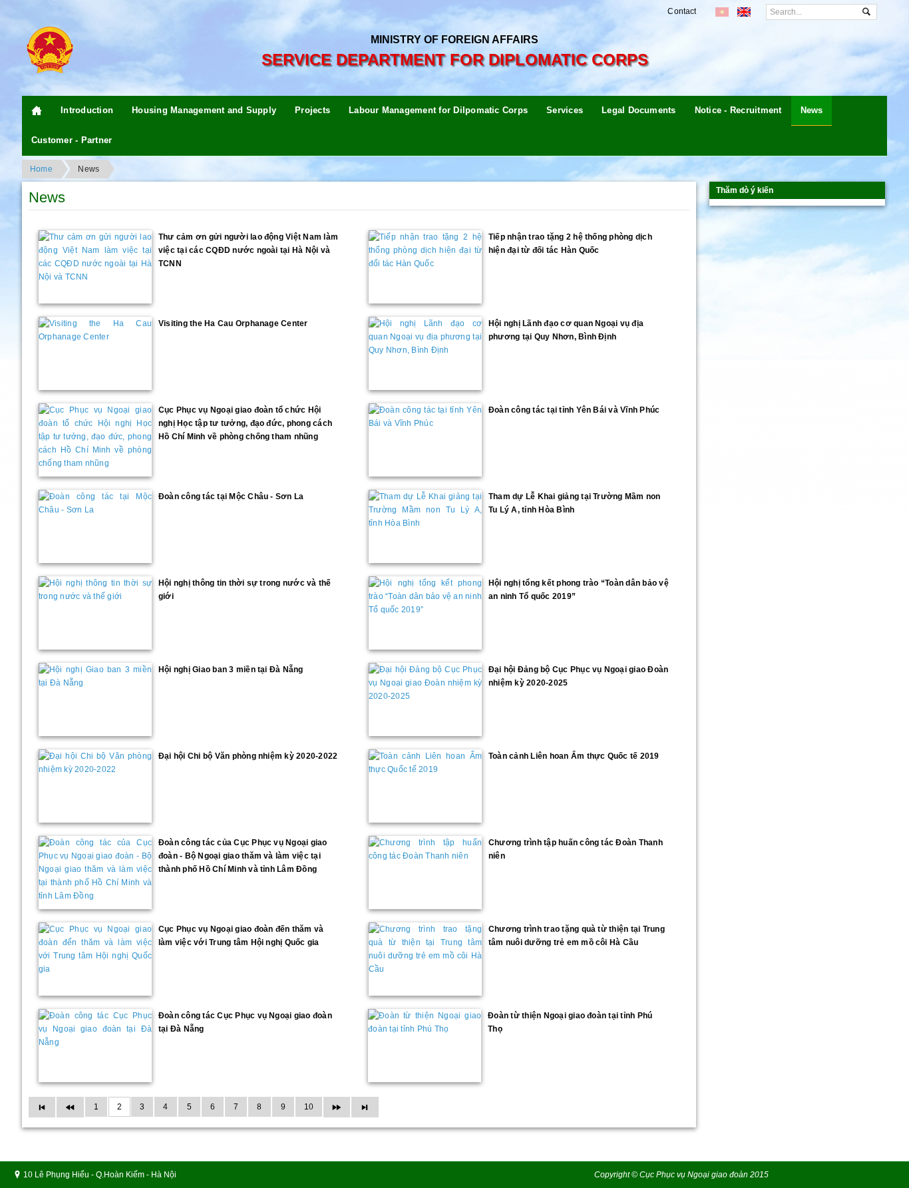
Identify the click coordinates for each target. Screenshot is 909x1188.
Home (41, 169)
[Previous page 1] (70, 1107)
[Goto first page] (42, 1107)
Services (564, 110)
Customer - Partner (71, 140)
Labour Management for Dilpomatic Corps (438, 110)
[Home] (36, 111)
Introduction (87, 110)
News (812, 110)
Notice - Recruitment (738, 110)
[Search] (866, 12)
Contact (681, 11)
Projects (312, 110)
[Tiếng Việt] (722, 12)
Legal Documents (639, 110)
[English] (744, 12)
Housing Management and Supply (204, 110)
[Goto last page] (364, 1107)
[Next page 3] (336, 1107)
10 (308, 1106)
